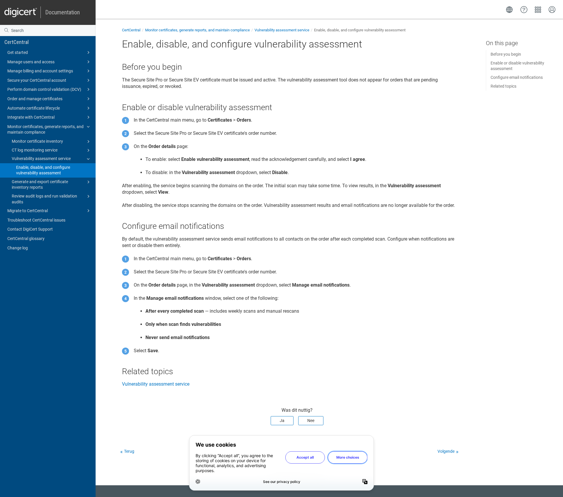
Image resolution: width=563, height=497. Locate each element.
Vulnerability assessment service (41, 158)
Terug (129, 451)
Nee (310, 420)
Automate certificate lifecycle (33, 108)
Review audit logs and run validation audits (44, 199)
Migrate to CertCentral (27, 210)
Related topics (503, 86)
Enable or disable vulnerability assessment (517, 66)
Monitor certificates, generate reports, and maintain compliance (45, 129)
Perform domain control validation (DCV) (44, 89)
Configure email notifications (517, 77)
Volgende (446, 451)
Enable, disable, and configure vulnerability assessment (43, 170)
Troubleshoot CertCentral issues (36, 220)
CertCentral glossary (26, 238)
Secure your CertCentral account (36, 80)
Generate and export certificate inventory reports (40, 184)
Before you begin (506, 54)
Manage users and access (31, 61)
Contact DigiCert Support (30, 229)
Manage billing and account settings (40, 71)
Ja (282, 420)
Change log (17, 248)
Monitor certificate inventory (37, 141)
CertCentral (16, 42)
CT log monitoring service (34, 150)
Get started (17, 52)
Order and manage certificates (34, 98)
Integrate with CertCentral (31, 117)
